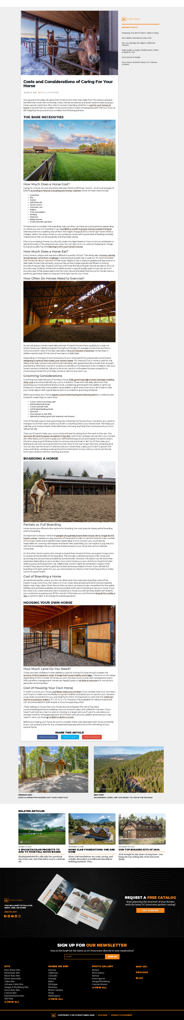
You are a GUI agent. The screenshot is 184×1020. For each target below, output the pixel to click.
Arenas (95, 975)
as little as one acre (88, 680)
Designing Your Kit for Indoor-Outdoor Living (140, 33)
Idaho (51, 981)
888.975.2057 (10, 912)
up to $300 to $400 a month (60, 717)
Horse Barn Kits (12, 975)
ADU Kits (8, 998)
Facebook (5, 916)
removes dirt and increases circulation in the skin (46, 436)
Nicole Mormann (49, 92)
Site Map (103, 1015)
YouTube (12, 916)
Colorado (52, 975)
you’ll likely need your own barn (66, 692)
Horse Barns (98, 973)
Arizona (52, 970)
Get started (150, 910)
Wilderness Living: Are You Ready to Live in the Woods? (123, 796)
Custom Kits (10, 993)
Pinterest (8, 916)
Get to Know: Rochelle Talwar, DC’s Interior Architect (139, 63)
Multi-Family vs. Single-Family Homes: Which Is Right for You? (140, 51)
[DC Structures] (13, 900)
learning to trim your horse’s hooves (65, 247)
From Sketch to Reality (131, 57)
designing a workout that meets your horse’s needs (48, 360)
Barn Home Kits (12, 970)
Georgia (52, 978)
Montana (52, 987)
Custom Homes (99, 984)
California (53, 973)
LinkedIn (16, 916)
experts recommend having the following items (75, 395)
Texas (51, 993)
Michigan (53, 984)
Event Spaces (98, 978)
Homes (95, 970)
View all (57, 999)
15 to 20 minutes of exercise (80, 351)
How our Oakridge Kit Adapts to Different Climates (138, 44)
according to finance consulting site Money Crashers (56, 190)
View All (13, 1002)
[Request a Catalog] (77, 905)
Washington (54, 995)
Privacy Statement (121, 1015)
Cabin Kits (9, 981)
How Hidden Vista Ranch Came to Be (136, 38)
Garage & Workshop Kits (16, 987)
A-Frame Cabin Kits (13, 984)
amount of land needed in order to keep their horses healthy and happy (57, 675)
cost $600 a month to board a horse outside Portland (86, 229)
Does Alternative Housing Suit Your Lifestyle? (43, 796)
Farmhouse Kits (12, 973)
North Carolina (55, 990)
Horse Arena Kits (12, 978)
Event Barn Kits (12, 990)
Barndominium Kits (14, 995)
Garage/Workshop (101, 981)
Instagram (19, 916)
